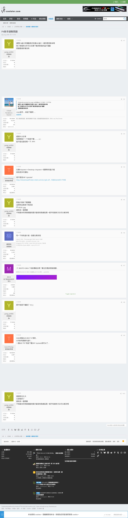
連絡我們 (88, 441)
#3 (124, 134)
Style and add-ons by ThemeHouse (46, 506)
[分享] (121, 40)
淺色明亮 (6, 441)
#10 (124, 393)
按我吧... (19, 115)
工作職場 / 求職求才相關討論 (44, 478)
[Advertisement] (57, 83)
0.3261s (29, 508)
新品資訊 (38, 488)
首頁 (118, 441)
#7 (124, 265)
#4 (124, 167)
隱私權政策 (108, 441)
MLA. (30, 458)
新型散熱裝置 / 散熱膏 (42, 459)
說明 (114, 441)
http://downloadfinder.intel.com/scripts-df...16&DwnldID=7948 (41, 180)
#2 (124, 99)
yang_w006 (6, 35)
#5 (124, 199)
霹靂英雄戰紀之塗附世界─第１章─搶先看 (47, 463)
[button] (14, 18)
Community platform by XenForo (18, 506)
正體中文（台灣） (16, 441)
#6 (124, 233)
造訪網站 (12, 192)
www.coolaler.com (13, 127)
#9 (124, 335)
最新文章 (39, 450)
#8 (124, 302)
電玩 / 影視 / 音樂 (41, 467)
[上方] (120, 441)
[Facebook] (126, 507)
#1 (124, 40)
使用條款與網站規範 (98, 441)
